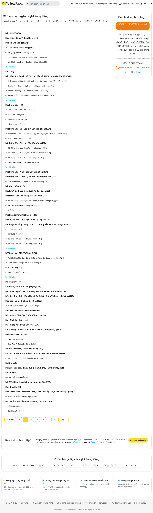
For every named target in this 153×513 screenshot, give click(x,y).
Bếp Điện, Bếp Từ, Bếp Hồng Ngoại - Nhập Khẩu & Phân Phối (35, 291)
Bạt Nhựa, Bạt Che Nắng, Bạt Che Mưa (26, 195)
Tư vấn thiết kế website (98, 503)
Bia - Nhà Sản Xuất (16, 320)
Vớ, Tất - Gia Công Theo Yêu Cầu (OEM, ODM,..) (28, 358)
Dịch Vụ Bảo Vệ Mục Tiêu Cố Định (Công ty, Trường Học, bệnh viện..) (37, 81)
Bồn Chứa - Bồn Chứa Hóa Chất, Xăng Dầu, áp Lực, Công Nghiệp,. (39, 391)
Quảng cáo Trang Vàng (70, 503)
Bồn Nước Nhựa (16, 411)
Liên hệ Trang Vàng (124, 503)
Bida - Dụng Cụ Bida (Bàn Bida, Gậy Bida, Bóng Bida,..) (33, 329)
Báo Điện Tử (13, 33)
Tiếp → (63, 419)
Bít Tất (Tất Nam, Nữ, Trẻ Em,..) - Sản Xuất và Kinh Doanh (35, 353)
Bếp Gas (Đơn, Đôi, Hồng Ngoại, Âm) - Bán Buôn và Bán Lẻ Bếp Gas (39, 296)
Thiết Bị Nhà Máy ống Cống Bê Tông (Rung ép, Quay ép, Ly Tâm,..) (36, 258)
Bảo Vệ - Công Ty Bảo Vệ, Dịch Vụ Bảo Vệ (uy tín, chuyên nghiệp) (38, 76)
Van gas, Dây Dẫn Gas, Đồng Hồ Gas (24, 306)
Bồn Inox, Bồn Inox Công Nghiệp (22, 396)
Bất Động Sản (14, 105)
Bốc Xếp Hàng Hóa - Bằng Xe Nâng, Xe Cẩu (28, 382)
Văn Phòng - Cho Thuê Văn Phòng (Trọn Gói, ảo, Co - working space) (37, 134)
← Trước (10, 419)
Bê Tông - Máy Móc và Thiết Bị (21, 253)
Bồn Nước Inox (15, 406)
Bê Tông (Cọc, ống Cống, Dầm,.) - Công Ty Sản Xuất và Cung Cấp (38, 224)
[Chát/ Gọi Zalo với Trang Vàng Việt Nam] (138, 72)
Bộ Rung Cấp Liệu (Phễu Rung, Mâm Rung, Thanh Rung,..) (34, 367)
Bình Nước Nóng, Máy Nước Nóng (24, 348)
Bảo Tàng (11, 71)
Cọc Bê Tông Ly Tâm (17, 229)
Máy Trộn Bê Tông (16, 272)
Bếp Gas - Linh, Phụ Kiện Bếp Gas (23, 301)
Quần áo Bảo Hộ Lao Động (20, 47)
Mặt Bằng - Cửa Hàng (17, 119)
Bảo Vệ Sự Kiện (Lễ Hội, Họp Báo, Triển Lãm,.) (28, 91)
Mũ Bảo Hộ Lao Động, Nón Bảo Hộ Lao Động (27, 62)
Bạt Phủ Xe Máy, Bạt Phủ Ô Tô (21, 215)
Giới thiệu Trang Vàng (18, 503)
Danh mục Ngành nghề (83, 3)
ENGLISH (143, 503)
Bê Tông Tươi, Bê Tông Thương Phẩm (25, 239)
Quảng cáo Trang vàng (107, 3)
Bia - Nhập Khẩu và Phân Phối (22, 324)
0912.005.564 (142, 67)
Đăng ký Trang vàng (130, 3)
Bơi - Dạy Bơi (13, 387)
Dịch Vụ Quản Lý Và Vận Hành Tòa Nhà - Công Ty (29, 181)
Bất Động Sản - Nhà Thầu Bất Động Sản (26, 157)
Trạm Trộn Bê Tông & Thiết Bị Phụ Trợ (24, 263)
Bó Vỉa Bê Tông (15, 234)
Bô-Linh (10, 372)
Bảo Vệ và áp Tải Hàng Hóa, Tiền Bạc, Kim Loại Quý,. (31, 95)
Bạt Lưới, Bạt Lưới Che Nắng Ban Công (25, 205)
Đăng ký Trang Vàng (44, 503)
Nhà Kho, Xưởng (16, 114)
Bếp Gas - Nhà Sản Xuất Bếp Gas (22, 310)
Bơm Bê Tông (15, 267)
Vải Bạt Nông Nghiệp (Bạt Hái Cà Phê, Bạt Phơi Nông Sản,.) (33, 200)
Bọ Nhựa (11, 363)
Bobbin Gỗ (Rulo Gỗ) (16, 377)
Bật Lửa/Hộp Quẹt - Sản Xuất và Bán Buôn (27, 191)
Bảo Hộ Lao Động (16, 42)
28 (54, 419)
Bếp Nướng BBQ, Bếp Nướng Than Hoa (25, 315)
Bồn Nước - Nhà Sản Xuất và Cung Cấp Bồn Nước (30, 401)
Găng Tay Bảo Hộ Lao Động (21, 52)
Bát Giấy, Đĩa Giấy (15, 186)
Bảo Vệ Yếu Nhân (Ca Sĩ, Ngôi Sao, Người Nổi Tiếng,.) (31, 86)
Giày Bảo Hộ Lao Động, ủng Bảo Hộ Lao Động (28, 57)
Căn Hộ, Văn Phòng (16, 124)
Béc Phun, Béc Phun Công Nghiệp (23, 286)
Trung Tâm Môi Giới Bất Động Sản (23, 162)
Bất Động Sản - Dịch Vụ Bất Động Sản (25, 143)
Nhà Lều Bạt (14, 210)
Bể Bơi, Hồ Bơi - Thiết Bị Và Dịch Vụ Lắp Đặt (28, 219)
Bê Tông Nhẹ (13, 281)
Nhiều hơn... (13, 67)
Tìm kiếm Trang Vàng (39, 4)
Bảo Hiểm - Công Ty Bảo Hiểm (21, 38)
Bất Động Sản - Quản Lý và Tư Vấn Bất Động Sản (29, 153)
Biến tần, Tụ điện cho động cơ (22, 344)
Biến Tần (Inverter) (16, 334)
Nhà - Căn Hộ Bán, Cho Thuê (21, 110)
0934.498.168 (126, 67)
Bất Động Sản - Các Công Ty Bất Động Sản (28, 129)
